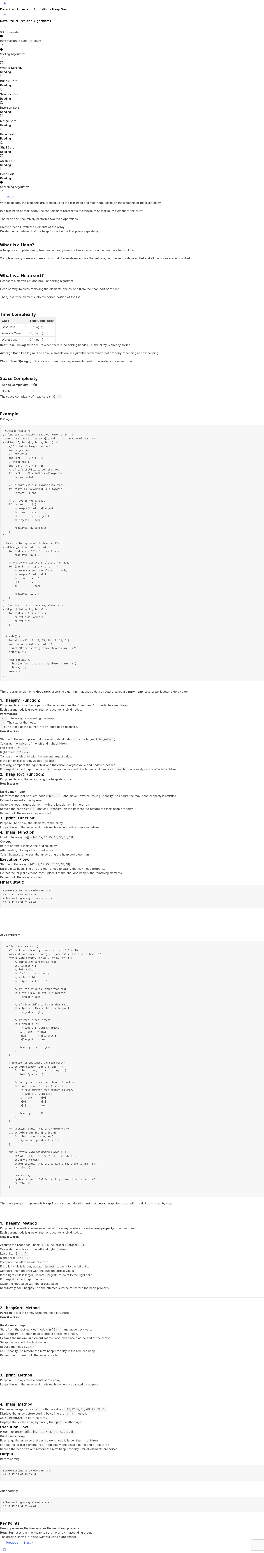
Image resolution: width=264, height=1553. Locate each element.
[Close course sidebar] (5, 26)
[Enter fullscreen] (4, 1549)
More (11, 197)
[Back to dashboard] (5, 3)
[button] (132, 41)
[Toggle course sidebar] (5, 15)
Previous (12, 1542)
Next (27, 1542)
